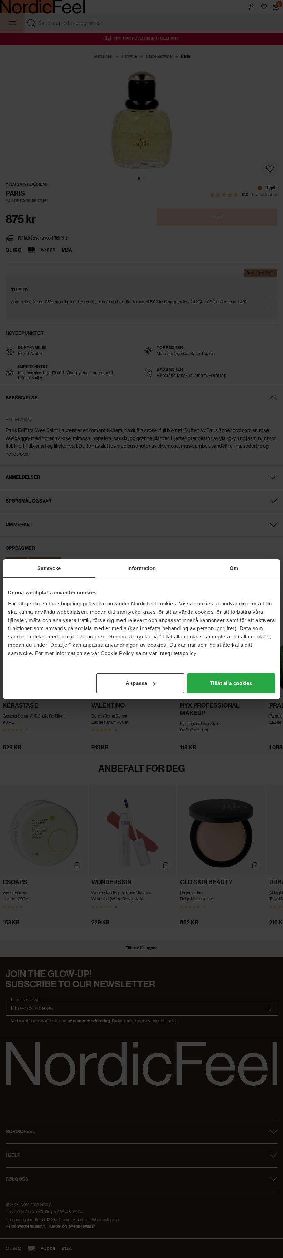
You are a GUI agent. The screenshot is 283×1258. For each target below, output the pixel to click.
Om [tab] (234, 568)
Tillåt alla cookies (231, 683)
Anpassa (136, 683)
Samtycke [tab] (49, 568)
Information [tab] (141, 568)
